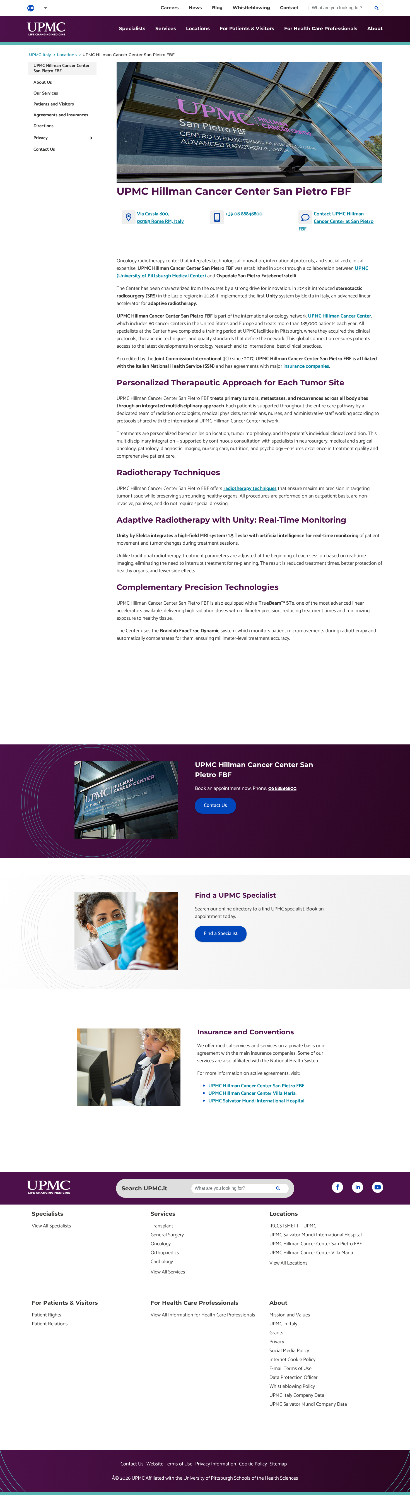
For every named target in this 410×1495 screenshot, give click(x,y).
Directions (43, 126)
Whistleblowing (251, 7)
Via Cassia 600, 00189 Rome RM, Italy (160, 218)
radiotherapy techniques (250, 488)
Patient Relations (50, 1324)
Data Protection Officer (293, 1377)
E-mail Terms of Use (290, 1369)
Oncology (161, 1244)
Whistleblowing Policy (292, 1386)
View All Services (168, 1272)
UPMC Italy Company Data (296, 1395)
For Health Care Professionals (320, 28)
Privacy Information (215, 1464)
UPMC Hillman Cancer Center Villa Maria (252, 1093)
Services (165, 28)
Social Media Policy (289, 1351)
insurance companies (306, 366)
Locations (198, 28)
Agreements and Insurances (60, 115)
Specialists (132, 28)
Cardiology (162, 1262)
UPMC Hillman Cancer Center (339, 316)
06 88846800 (282, 788)
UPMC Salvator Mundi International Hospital (256, 1101)
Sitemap (278, 1464)
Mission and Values (289, 1315)
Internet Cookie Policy (292, 1360)
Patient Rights (46, 1315)
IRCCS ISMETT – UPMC (292, 1226)
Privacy (40, 138)
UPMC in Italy (283, 1324)
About (375, 28)
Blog (217, 7)
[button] (42, 8)
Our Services (45, 93)
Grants (276, 1333)
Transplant (162, 1226)
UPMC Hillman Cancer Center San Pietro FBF (256, 1086)
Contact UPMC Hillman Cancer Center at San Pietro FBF (335, 221)
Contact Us (44, 149)
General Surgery (167, 1235)
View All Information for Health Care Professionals (203, 1315)
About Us (42, 82)
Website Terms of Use (169, 1464)
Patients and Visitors (53, 104)
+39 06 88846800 (243, 214)
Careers (170, 7)
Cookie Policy (253, 1464)
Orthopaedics (165, 1253)
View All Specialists (51, 1226)
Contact (289, 7)
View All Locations (288, 1263)
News (195, 7)
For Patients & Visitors (247, 28)
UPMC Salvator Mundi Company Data (308, 1404)
